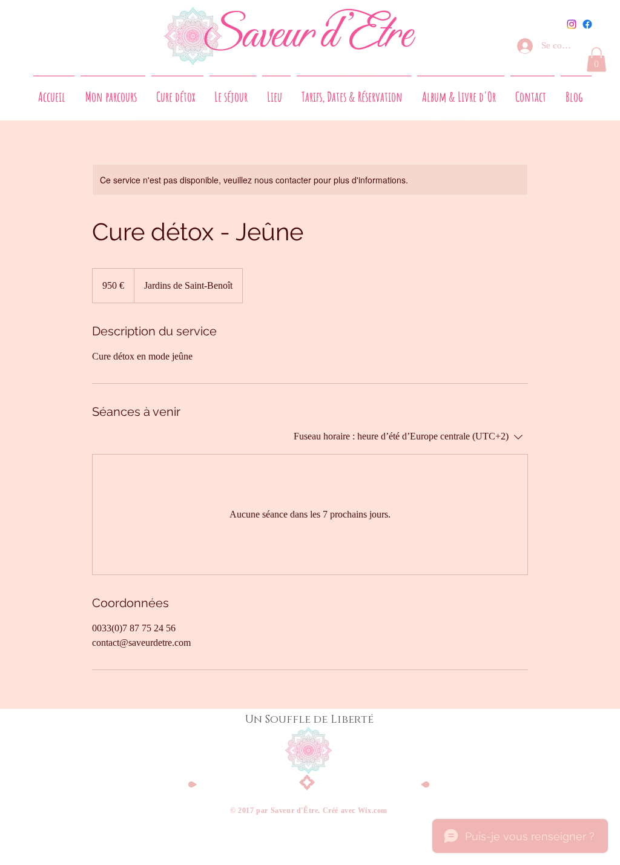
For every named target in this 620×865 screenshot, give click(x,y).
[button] (596, 59)
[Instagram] (572, 24)
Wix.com (373, 810)
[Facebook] (587, 24)
